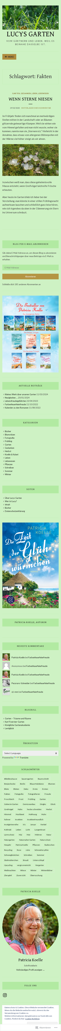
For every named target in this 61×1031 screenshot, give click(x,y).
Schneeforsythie (41, 850)
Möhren (38, 835)
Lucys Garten (30, 34)
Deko (26, 789)
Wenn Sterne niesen (30, 99)
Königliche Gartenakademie (17, 725)
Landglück (9, 728)
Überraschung (36, 875)
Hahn (20, 809)
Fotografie (9, 438)
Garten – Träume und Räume (18, 718)
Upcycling (8, 865)
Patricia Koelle (18, 657)
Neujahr (7, 845)
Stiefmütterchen (11, 860)
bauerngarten (27, 779)
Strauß (25, 860)
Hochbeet (20, 814)
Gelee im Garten (11, 804)
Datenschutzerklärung (15, 511)
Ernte (35, 789)
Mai (20, 835)
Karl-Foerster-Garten (14, 722)
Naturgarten (9, 840)
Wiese (23, 870)
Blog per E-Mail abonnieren (30, 244)
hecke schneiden (34, 809)
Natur (48, 835)
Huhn (43, 814)
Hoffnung (33, 814)
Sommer (9, 471)
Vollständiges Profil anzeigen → (30, 970)
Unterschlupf (38, 860)
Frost (21, 799)
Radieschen (49, 845)
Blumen (51, 784)
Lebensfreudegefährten (15, 401)
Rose (19, 850)
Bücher (8, 431)
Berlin (22, 784)
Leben (34, 93)
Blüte (6, 789)
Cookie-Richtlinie (32, 1019)
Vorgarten (39, 865)
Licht (28, 829)
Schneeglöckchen (11, 855)
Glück (53, 804)
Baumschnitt (43, 779)
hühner (7, 819)
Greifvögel (8, 809)
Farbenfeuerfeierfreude (15, 404)
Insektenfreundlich (35, 819)
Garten (16, 93)
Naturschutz (45, 840)
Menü (11, 57)
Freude (48, 794)
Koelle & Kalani (11, 454)
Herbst (8, 451)
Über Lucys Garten (13, 498)
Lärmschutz (9, 835)
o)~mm (15, 692)
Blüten (16, 789)
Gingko (43, 804)
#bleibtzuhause (10, 779)
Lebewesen (43, 93)
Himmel (7, 814)
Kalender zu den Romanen (16, 407)
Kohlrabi (7, 829)
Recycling (8, 850)
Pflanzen (9, 464)
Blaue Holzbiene (37, 784)
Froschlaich (9, 799)
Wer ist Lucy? (11, 501)
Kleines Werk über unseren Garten (20, 394)
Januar (33, 824)
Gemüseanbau (29, 804)
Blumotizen (10, 434)
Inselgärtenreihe (11, 824)
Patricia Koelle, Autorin (30, 622)
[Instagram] (4, 995)
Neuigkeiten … (11, 397)
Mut (28, 835)
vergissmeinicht (24, 865)
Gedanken (26, 93)
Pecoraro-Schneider (21, 683)
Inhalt (7, 504)
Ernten (45, 789)
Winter (8, 474)
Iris (24, 824)
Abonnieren (30, 276)
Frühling (8, 441)
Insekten (19, 819)
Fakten (7, 794)
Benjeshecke (9, 784)
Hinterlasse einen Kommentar (36, 108)
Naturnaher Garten (27, 840)
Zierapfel (8, 875)
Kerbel (43, 824)
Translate (24, 757)
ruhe (28, 850)
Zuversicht (20, 875)
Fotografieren (34, 794)
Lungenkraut (40, 829)
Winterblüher (47, 870)
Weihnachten (10, 870)
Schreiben (9, 467)
